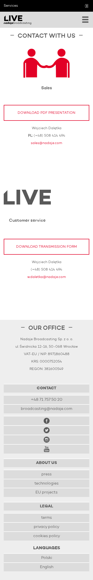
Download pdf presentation (46, 113)
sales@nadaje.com (46, 143)
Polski (46, 558)
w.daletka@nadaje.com (46, 277)
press (46, 474)
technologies (46, 484)
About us (46, 463)
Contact (46, 388)
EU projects (46, 492)
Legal (46, 506)
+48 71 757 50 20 (46, 400)
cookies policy (46, 536)
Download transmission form (46, 246)
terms (46, 518)
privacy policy (46, 527)
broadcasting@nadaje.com (46, 409)
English (46, 567)
